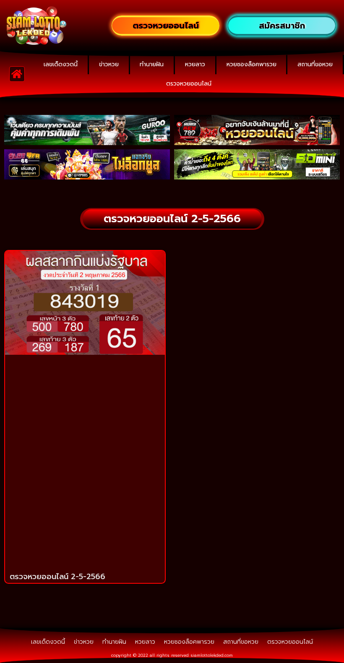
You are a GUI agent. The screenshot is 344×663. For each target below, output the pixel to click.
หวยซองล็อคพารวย (251, 64)
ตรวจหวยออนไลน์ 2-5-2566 (57, 576)
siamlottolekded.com (211, 655)
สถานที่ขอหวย (315, 64)
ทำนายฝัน (152, 64)
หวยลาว (195, 64)
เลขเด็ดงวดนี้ (61, 64)
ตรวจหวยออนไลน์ (188, 83)
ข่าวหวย (109, 64)
